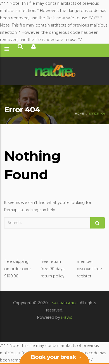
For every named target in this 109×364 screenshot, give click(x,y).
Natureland (64, 303)
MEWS (66, 317)
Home (79, 113)
